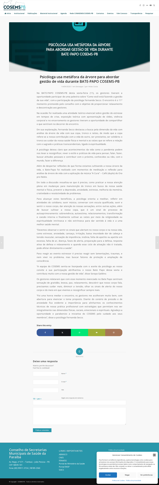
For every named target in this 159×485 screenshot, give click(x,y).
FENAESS (63, 460)
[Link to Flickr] (147, 5)
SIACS (61, 470)
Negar (127, 475)
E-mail (64, 382)
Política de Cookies (118, 480)
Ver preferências (146, 475)
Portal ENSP (64, 467)
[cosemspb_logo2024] (14, 5)
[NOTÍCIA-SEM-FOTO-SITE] (79, 47)
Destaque (79, 86)
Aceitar (108, 475)
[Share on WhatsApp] (79, 332)
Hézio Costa (93, 86)
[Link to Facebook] (140, 5)
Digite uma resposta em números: (72, 398)
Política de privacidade (133, 480)
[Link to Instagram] (143, 5)
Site (62, 390)
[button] (154, 455)
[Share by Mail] (96, 332)
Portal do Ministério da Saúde (72, 463)
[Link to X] (154, 5)
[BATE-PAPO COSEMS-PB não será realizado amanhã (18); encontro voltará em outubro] (157, 242)
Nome (63, 373)
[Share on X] (62, 332)
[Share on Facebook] (45, 332)
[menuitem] (7, 13)
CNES (61, 457)
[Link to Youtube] (150, 5)
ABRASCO (63, 454)
